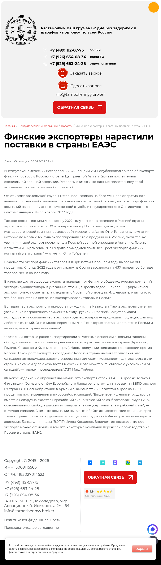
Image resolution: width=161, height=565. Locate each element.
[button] (79, 73)
